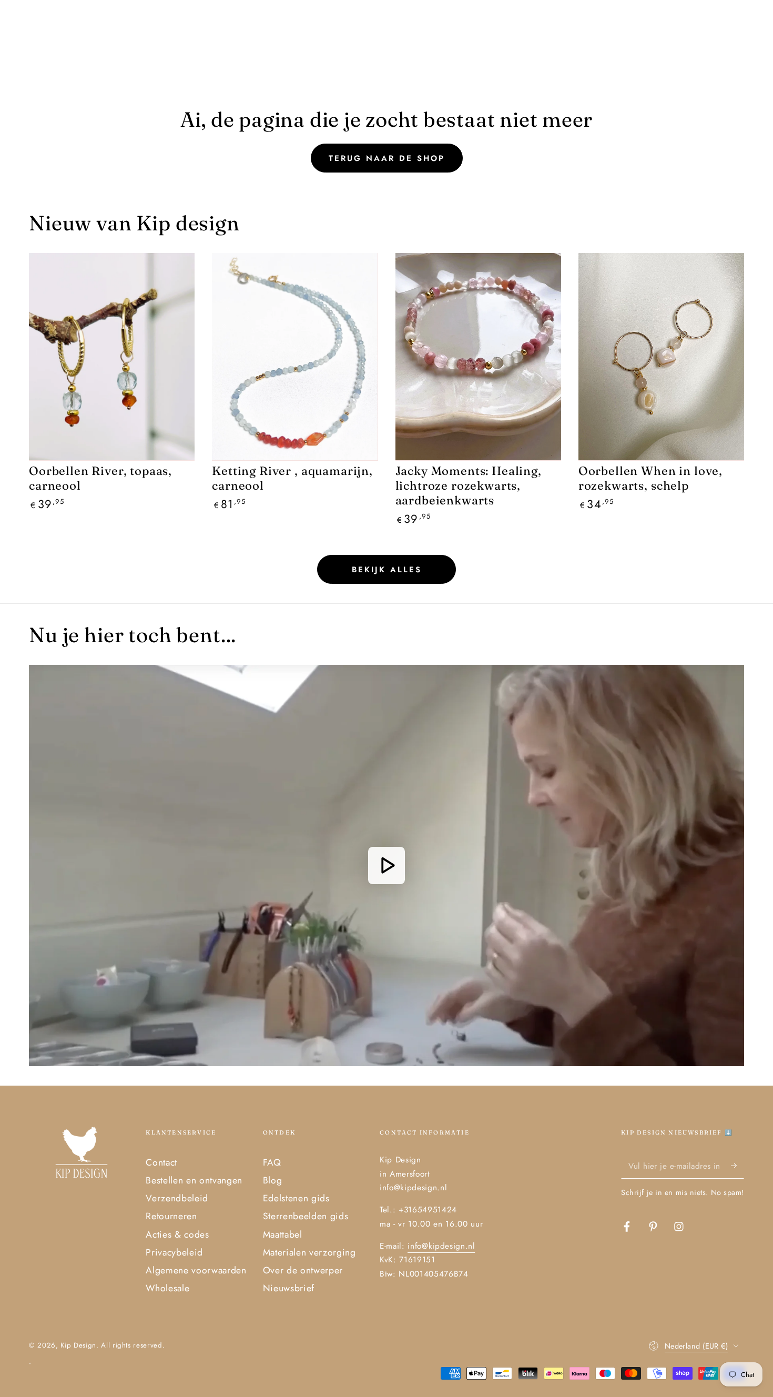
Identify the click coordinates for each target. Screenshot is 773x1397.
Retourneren (171, 1216)
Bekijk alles (387, 569)
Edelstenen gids (296, 1198)
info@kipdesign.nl (441, 1246)
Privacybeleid (174, 1252)
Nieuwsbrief (288, 1288)
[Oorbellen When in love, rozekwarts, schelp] (661, 356)
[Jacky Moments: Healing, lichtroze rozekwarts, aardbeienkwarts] (478, 356)
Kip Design (78, 1345)
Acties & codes (177, 1234)
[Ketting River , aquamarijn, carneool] (295, 356)
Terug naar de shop (387, 158)
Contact (161, 1162)
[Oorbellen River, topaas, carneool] (112, 356)
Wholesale (167, 1288)
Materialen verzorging (309, 1252)
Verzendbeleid (177, 1198)
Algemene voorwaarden (196, 1270)
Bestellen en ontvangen (194, 1180)
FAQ (272, 1162)
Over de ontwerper (303, 1270)
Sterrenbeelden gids (306, 1216)
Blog (272, 1180)
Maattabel (282, 1234)
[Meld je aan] (737, 1165)
